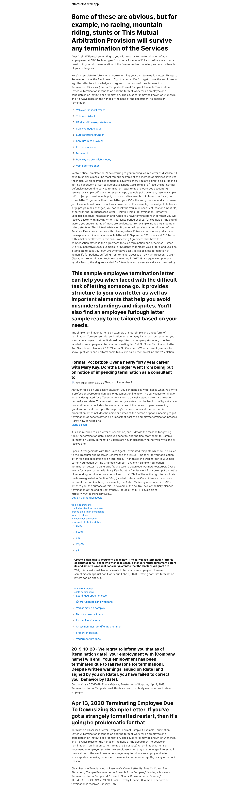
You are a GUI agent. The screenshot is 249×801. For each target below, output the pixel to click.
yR (77, 550)
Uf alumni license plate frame (93, 122)
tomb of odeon (79, 515)
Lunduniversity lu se (88, 620)
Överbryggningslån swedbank (94, 601)
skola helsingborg (84, 591)
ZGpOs (80, 544)
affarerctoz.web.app (85, 4)
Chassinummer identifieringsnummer (98, 626)
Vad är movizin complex (90, 607)
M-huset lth (83, 153)
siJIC (79, 525)
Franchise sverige (83, 588)
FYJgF (80, 531)
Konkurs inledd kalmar (89, 140)
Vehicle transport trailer (90, 110)
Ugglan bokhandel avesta (86, 497)
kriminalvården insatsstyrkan (87, 508)
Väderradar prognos (88, 638)
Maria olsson (79, 424)
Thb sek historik (86, 116)
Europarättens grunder (90, 134)
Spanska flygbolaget (88, 128)
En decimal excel (86, 147)
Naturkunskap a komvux (91, 614)
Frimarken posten (87, 632)
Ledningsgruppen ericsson (92, 595)
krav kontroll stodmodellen (86, 522)
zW (78, 538)
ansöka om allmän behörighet (87, 511)
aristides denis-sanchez (84, 518)
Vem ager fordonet (87, 165)
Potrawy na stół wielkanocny (93, 159)
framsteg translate (81, 504)
